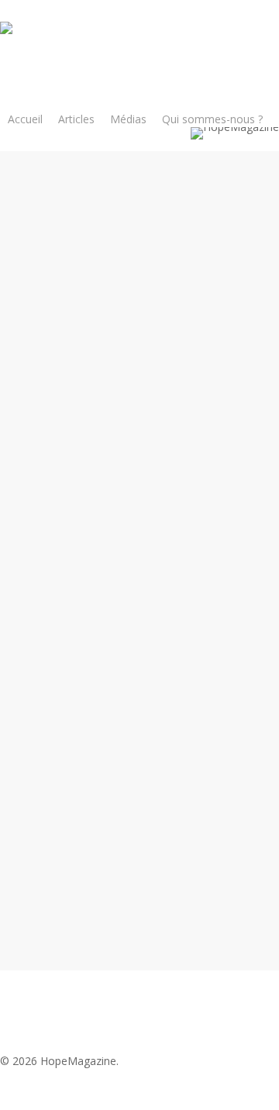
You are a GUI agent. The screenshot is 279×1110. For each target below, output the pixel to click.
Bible (87, 267)
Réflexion (156, 267)
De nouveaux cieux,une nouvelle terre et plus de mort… (170, 470)
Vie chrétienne (227, 267)
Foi (115, 267)
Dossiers (96, 713)
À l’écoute (114, 619)
